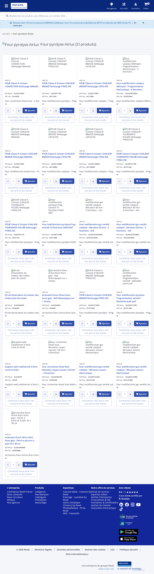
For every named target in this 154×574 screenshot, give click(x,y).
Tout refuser (82, 157)
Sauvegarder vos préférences (50, 157)
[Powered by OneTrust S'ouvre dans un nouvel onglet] (111, 166)
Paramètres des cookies (50, 144)
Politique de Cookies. (99, 107)
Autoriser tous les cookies (107, 157)
